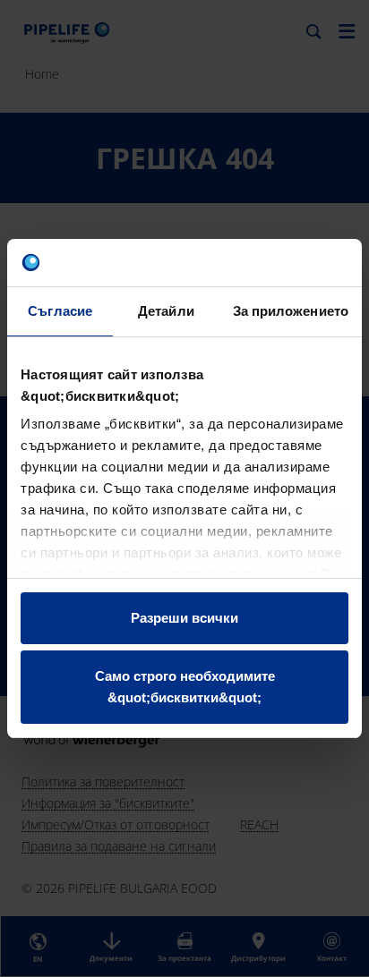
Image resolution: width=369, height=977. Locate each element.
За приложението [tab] (291, 311)
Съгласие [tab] (60, 311)
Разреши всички (184, 617)
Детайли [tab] (166, 311)
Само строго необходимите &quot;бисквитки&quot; (185, 686)
